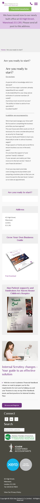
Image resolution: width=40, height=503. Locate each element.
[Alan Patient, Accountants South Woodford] (10, 5)
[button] (9, 314)
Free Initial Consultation (20, 9)
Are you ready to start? (20, 192)
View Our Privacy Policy (12, 492)
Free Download (10, 276)
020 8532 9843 (31, 3)
